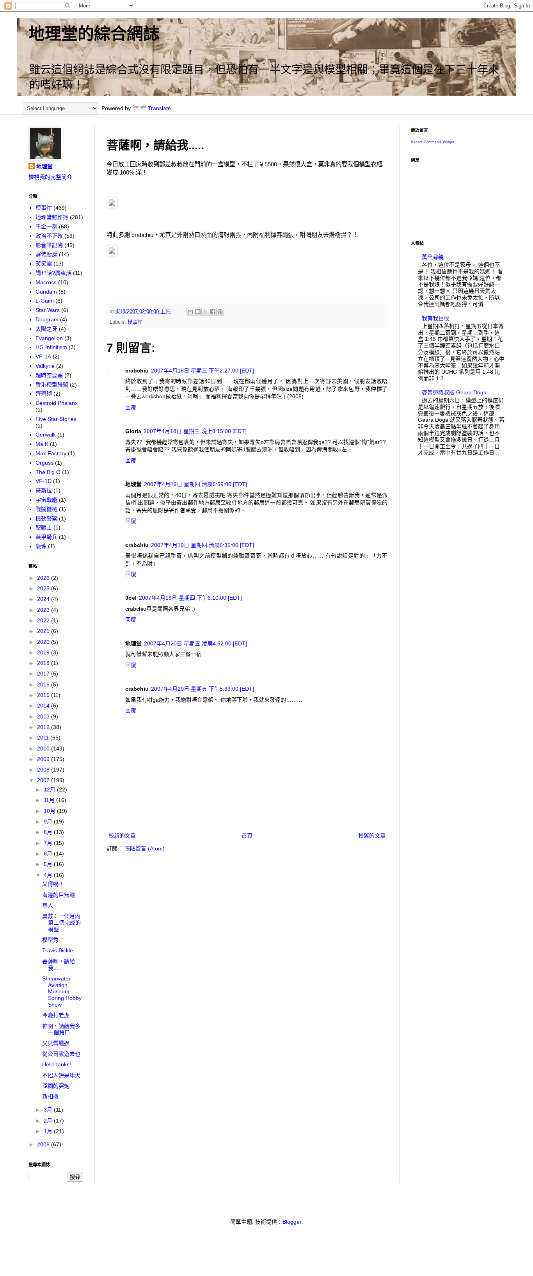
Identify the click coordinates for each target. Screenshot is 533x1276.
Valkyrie (45, 366)
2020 (44, 642)
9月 (49, 821)
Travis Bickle (57, 950)
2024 (44, 599)
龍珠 (41, 546)
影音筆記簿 (49, 245)
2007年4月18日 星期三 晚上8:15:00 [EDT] (195, 431)
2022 (44, 620)
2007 (44, 780)
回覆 (130, 407)
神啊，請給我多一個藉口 (61, 1029)
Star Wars (48, 310)
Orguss (44, 463)
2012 (44, 727)
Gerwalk (46, 434)
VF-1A (43, 356)
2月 (49, 1120)
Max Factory (51, 453)
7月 (49, 843)
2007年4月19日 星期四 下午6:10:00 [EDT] (190, 598)
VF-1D (44, 481)
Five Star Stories (56, 419)
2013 (44, 716)
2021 (44, 631)
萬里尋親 (433, 257)
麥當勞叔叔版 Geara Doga (454, 392)
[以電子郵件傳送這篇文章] (190, 311)
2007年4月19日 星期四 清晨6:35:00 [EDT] (202, 545)
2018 (44, 663)
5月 (49, 864)
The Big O (48, 472)
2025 (44, 588)
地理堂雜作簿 (52, 217)
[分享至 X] (205, 311)
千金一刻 (46, 226)
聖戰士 (44, 527)
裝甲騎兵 (46, 537)
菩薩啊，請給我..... (58, 964)
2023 (44, 610)
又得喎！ (53, 884)
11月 (50, 800)
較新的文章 (122, 835)
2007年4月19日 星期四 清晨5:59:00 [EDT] (195, 484)
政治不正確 (49, 236)
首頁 (247, 835)
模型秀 (50, 940)
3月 (49, 1110)
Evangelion (49, 338)
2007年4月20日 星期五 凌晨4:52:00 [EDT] (195, 643)
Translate (159, 108)
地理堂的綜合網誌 (94, 34)
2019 (44, 652)
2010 (44, 748)
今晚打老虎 (55, 1015)
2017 (44, 673)
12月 (50, 789)
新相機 (50, 1096)
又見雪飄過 (55, 1043)
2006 (44, 1144)
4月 (49, 875)
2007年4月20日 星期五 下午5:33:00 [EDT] (202, 689)
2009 (44, 759)
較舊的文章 (372, 835)
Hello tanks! (56, 1064)
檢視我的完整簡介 (50, 177)
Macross (46, 282)
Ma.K (42, 444)
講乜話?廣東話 (53, 273)
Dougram (47, 319)
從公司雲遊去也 (61, 1054)
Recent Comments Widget (432, 142)
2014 (44, 705)
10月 (50, 811)
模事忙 (135, 322)
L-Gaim (45, 301)
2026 (44, 578)
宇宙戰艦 (46, 500)
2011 (43, 737)
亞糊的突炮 (55, 1086)
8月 (49, 832)
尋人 (47, 905)
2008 (44, 769)
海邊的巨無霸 (58, 895)
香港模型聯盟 (52, 384)
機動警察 (46, 518)
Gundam (46, 292)
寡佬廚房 (46, 254)
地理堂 (44, 166)
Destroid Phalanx (57, 403)
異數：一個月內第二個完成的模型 (61, 922)
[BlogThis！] (198, 311)
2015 (44, 695)
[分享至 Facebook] (213, 311)
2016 (44, 684)
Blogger (291, 1222)
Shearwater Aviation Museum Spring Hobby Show (62, 991)
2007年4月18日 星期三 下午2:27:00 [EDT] (202, 370)
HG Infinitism (51, 347)
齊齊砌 (44, 393)
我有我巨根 (435, 318)
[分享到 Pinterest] (220, 311)
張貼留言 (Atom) (144, 848)
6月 (49, 853)
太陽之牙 (46, 329)
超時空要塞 (49, 375)
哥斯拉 (44, 490)
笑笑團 (44, 263)
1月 (49, 1131)
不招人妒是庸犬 (61, 1075)
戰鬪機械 (46, 509)
